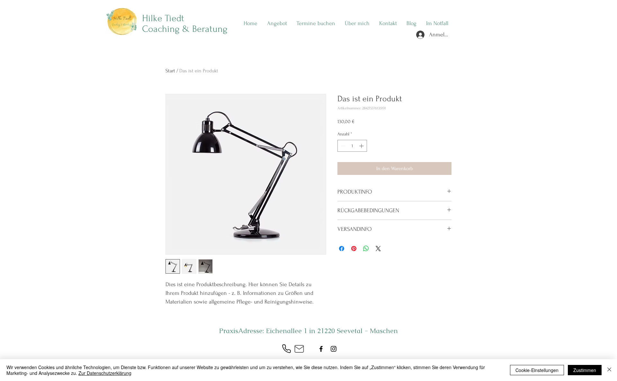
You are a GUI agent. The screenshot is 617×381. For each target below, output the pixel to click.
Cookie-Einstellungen (537, 370)
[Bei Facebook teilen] (341, 248)
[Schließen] (609, 370)
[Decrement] (342, 145)
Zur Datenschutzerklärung (104, 373)
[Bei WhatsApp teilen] (366, 248)
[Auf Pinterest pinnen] (354, 248)
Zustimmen (584, 370)
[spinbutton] (352, 145)
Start (170, 71)
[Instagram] (333, 349)
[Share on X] (378, 248)
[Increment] (362, 145)
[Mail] (299, 348)
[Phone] (286, 348)
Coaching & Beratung (185, 28)
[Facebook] (321, 349)
